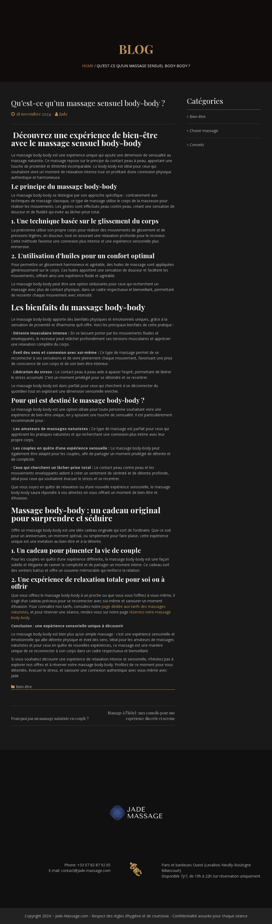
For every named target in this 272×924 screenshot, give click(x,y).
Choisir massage (204, 130)
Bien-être (24, 686)
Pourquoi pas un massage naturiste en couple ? (50, 718)
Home (87, 65)
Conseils (197, 144)
